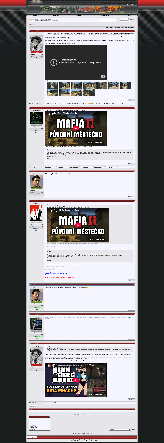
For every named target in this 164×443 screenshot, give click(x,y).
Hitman (36, 196)
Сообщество (55, 15)
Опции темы (109, 27)
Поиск (128, 15)
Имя (118, 19)
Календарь (78, 15)
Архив (131, 437)
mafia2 (37, 411)
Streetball (37, 317)
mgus (40, 411)
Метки (30, 409)
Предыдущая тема (78, 414)
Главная (104, 4)
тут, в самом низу (129, 40)
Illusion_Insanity (74, 103)
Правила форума (33, 429)
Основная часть (43, 19)
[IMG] (30, 426)
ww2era (44, 411)
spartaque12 (114, 103)
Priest (36, 230)
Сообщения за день (104, 15)
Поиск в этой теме (118, 27)
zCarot (92, 440)
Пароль (118, 21)
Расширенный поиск (104, 20)
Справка (35, 15)
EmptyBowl (48, 103)
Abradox (47, 402)
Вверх (135, 437)
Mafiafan (101, 103)
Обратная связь (116, 437)
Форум (112, 4)
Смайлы (31, 425)
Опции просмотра (129, 27)
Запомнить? (132, 19)
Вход (126, 4)
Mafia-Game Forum (35, 19)
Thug (36, 132)
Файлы (119, 4)
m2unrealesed (32, 411)
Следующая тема (86, 414)
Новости (50, 19)
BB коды (31, 424)
